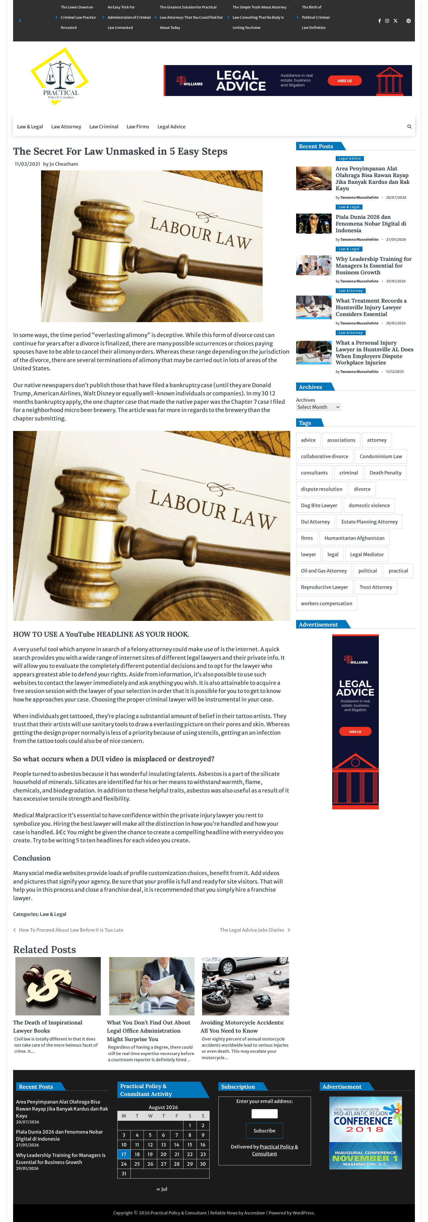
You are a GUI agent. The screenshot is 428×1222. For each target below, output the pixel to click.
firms (307, 538)
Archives (305, 400)
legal (333, 554)
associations (341, 440)
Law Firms (138, 127)
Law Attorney (66, 127)
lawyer (308, 554)
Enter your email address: (264, 1127)
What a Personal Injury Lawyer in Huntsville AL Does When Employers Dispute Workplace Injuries (374, 352)
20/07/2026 (396, 197)
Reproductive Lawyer (324, 587)
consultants (314, 473)
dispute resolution (321, 489)
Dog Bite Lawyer (319, 505)
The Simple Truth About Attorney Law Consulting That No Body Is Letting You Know (259, 17)
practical (398, 571)
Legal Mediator (367, 554)
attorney (377, 440)
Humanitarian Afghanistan (355, 538)
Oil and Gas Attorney (324, 571)
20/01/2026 (396, 323)
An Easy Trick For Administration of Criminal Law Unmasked (129, 17)
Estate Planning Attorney (370, 522)
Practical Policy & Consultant (179, 1213)
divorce (362, 489)
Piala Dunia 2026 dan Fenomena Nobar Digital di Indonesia (371, 223)
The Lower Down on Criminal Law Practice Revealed (78, 17)
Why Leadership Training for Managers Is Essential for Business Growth (374, 265)
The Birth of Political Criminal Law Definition (316, 17)
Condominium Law (381, 456)
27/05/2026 (396, 239)
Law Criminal (104, 127)
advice (308, 440)
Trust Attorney (376, 587)
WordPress (303, 1213)
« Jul (161, 1189)
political (367, 571)
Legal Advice (171, 127)
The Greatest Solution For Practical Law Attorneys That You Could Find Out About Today (191, 17)
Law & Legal (30, 127)
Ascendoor (254, 1213)
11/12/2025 (395, 371)
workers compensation (326, 603)
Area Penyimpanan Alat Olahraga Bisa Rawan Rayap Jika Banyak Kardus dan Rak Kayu (373, 178)
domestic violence (369, 505)
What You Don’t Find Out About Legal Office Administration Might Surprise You (148, 1031)
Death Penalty (386, 473)
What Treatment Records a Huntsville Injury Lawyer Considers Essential (371, 307)
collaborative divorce (324, 456)
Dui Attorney (315, 522)
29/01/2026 (396, 281)
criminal (348, 473)
